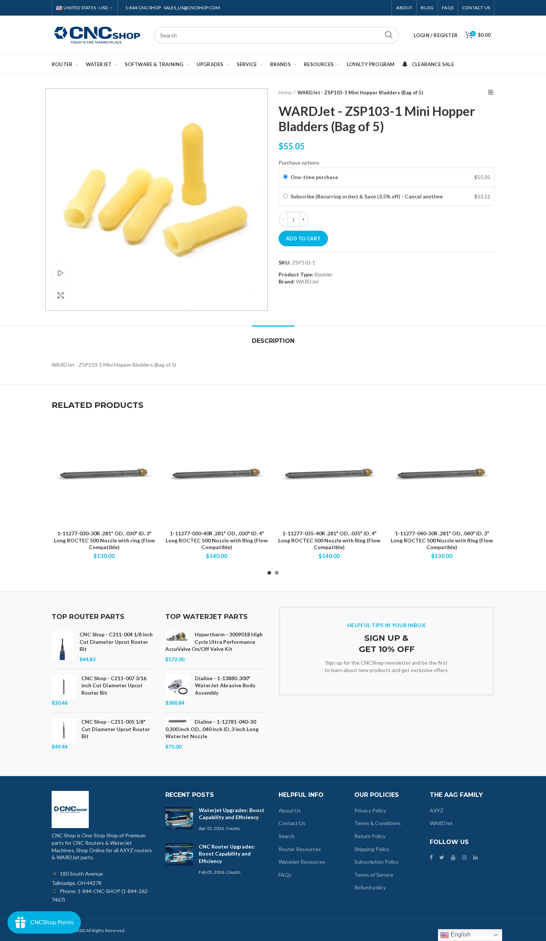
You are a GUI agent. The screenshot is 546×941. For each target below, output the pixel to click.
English (460, 934)
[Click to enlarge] (60, 295)
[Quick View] (151, 451)
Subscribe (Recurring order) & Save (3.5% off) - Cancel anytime (367, 196)
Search (389, 35)
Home (285, 92)
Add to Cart (303, 238)
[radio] (285, 177)
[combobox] (276, 35)
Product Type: (296, 275)
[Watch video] (60, 273)
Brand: (287, 281)
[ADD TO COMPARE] (151, 434)
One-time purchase (314, 177)
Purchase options (299, 162)
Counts (233, 828)
